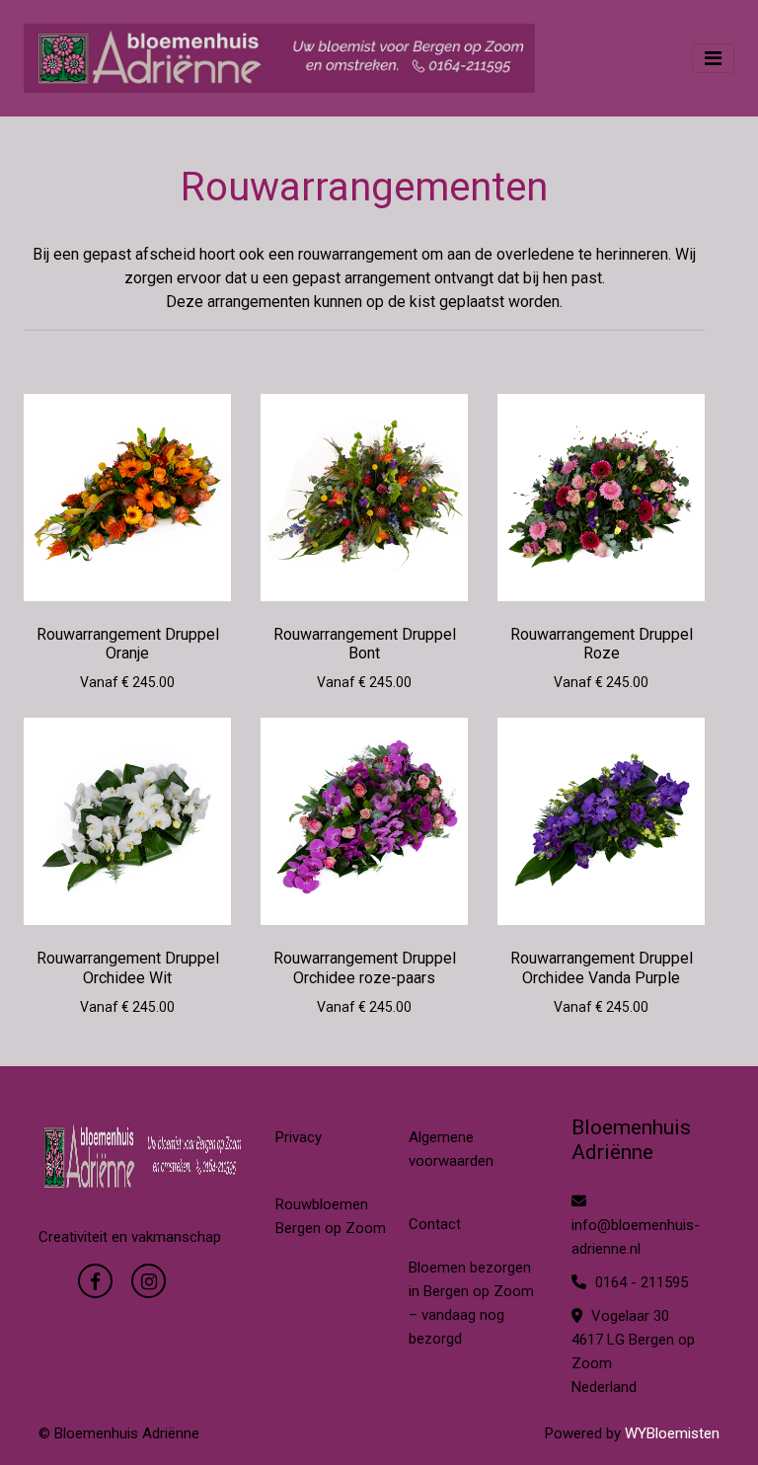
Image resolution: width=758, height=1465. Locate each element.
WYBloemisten (672, 1433)
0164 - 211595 (639, 1282)
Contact (435, 1224)
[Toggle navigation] (713, 58)
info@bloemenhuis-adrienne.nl (635, 1237)
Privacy (298, 1137)
